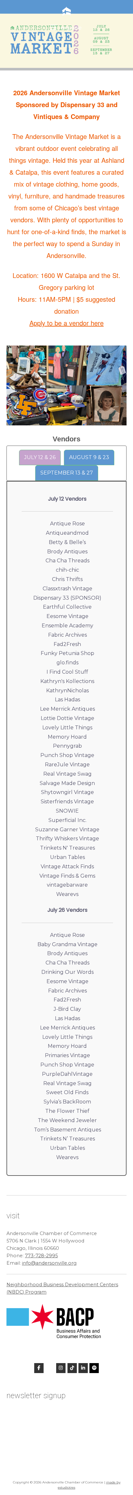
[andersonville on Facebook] (39, 1368)
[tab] (40, 457)
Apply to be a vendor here (66, 323)
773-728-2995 (41, 1256)
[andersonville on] (50, 1368)
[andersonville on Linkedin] (83, 1368)
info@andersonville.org (49, 1263)
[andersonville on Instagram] (61, 1368)
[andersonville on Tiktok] (72, 1368)
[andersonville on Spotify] (94, 1368)
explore (71, 27)
